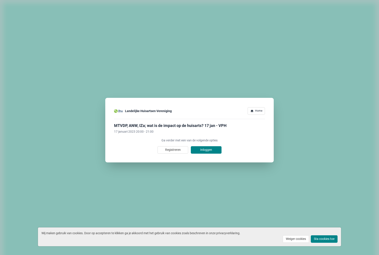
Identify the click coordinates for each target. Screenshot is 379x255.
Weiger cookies (296, 239)
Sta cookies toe (324, 239)
